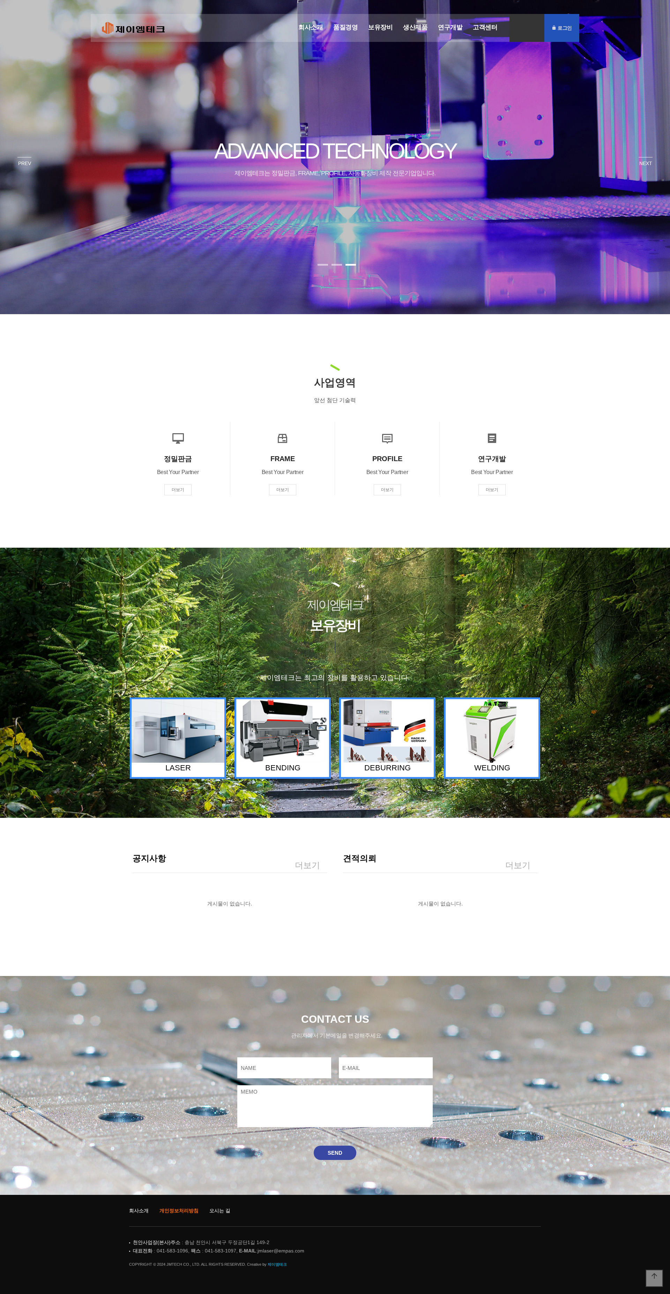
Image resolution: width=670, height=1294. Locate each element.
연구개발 (450, 27)
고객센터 (485, 27)
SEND (335, 1153)
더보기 (178, 489)
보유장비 (380, 27)
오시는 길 (219, 1210)
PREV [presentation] (24, 163)
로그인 (564, 27)
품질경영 (345, 27)
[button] (323, 265)
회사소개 (310, 27)
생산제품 (415, 27)
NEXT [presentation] (645, 163)
